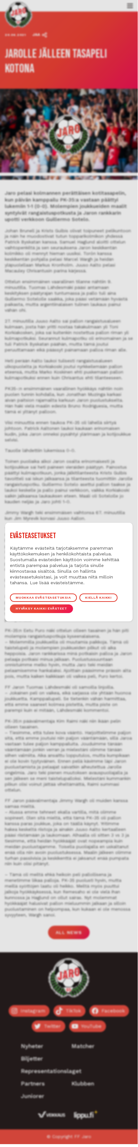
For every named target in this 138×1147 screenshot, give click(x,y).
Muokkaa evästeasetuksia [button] (43, 597)
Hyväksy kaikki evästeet (41, 608)
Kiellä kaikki (98, 597)
